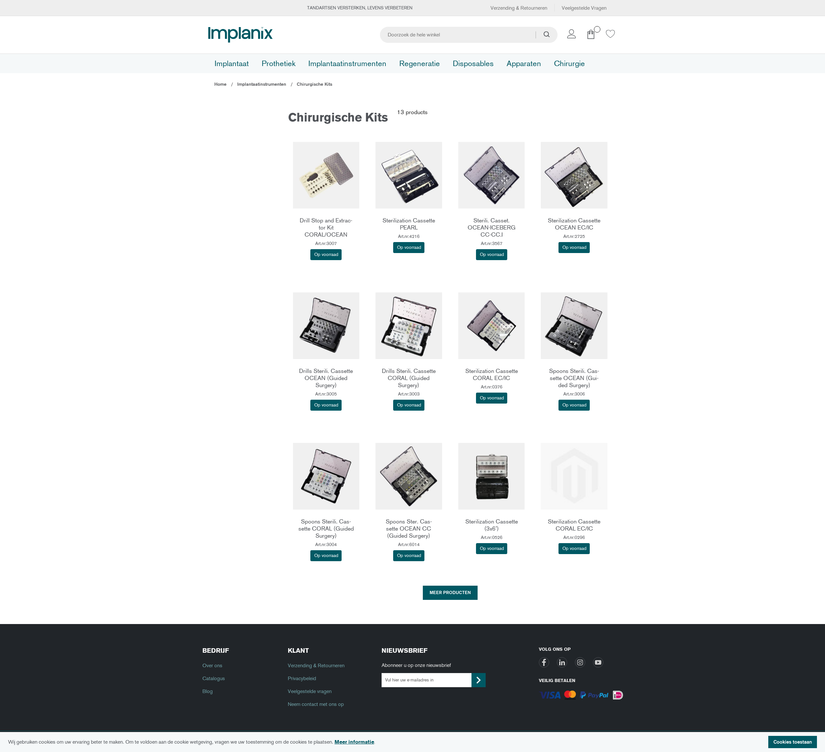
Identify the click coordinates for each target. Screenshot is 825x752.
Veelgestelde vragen (310, 691)
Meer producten (450, 592)
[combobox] (469, 35)
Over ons (212, 665)
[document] (412, 742)
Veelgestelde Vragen (584, 8)
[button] (572, 35)
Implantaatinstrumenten (262, 84)
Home (221, 84)
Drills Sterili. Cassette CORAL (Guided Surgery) (409, 378)
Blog (207, 691)
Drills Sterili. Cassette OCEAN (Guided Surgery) (326, 378)
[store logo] (240, 35)
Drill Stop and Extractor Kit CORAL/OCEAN (326, 227)
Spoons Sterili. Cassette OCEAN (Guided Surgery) (574, 378)
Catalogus (213, 678)
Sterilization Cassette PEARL (409, 224)
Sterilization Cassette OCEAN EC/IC (574, 224)
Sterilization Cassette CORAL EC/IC (491, 374)
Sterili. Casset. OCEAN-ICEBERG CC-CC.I (492, 227)
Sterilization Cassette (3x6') (491, 525)
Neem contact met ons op (316, 704)
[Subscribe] (478, 680)
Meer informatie (354, 742)
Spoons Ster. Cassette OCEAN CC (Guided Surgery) (409, 528)
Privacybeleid (302, 678)
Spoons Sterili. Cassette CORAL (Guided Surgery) (326, 528)
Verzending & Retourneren (518, 8)
